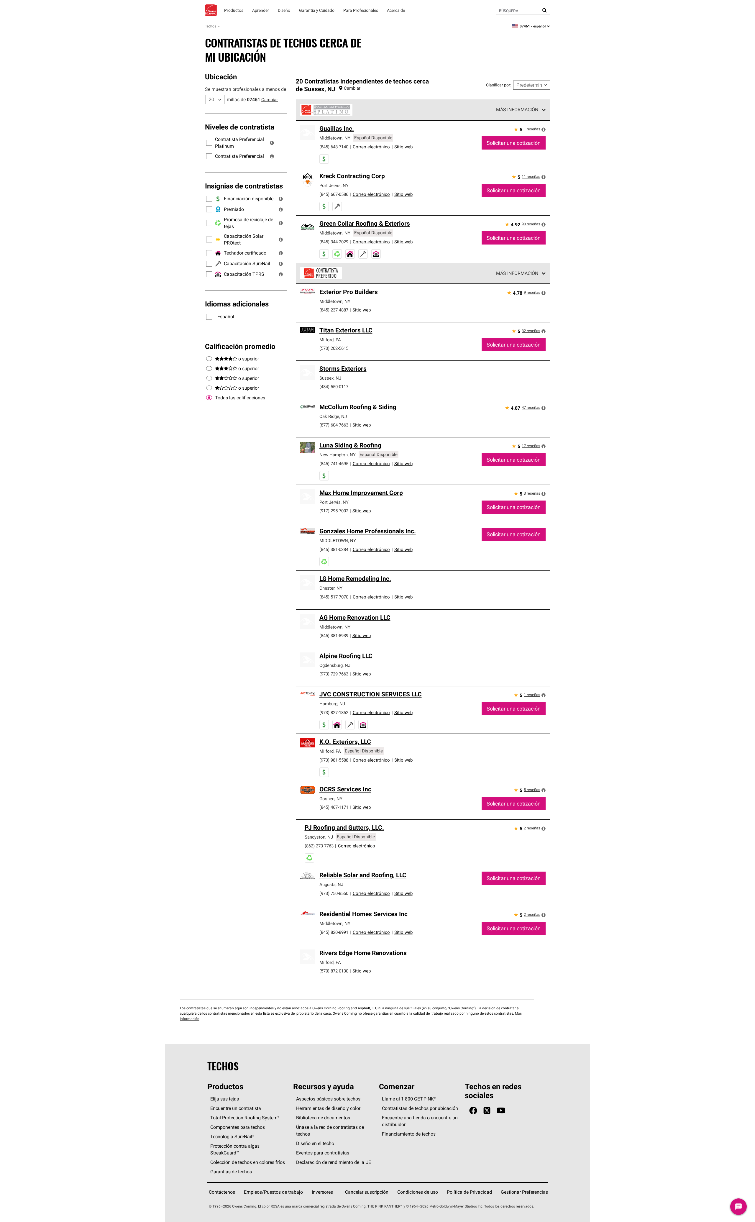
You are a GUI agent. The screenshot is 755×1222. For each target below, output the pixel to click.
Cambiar (269, 99)
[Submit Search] (544, 10)
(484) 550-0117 (333, 386)
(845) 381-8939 (333, 635)
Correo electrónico (371, 147)
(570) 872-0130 (333, 971)
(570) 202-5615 (333, 348)
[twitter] (487, 1111)
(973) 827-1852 (333, 712)
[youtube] (501, 1111)
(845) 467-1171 (333, 807)
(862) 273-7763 (319, 846)
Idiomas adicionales (237, 303)
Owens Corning (211, 10)
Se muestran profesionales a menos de (245, 89)
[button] (272, 142)
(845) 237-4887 (333, 310)
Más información (517, 109)
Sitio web (403, 147)
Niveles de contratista (239, 126)
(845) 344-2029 (333, 242)
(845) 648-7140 (333, 147)
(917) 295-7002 (333, 511)
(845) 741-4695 (333, 463)
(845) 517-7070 (333, 597)
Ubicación (221, 76)
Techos (210, 26)
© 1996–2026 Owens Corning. (233, 1206)
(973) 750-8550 (333, 893)
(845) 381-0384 (333, 549)
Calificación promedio (240, 346)
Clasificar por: (498, 85)
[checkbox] (209, 398)
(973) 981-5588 (333, 760)
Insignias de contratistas (244, 185)
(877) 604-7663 (333, 425)
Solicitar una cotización (514, 143)
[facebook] (473, 1111)
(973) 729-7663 (333, 674)
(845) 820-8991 (333, 932)
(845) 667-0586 (333, 194)
